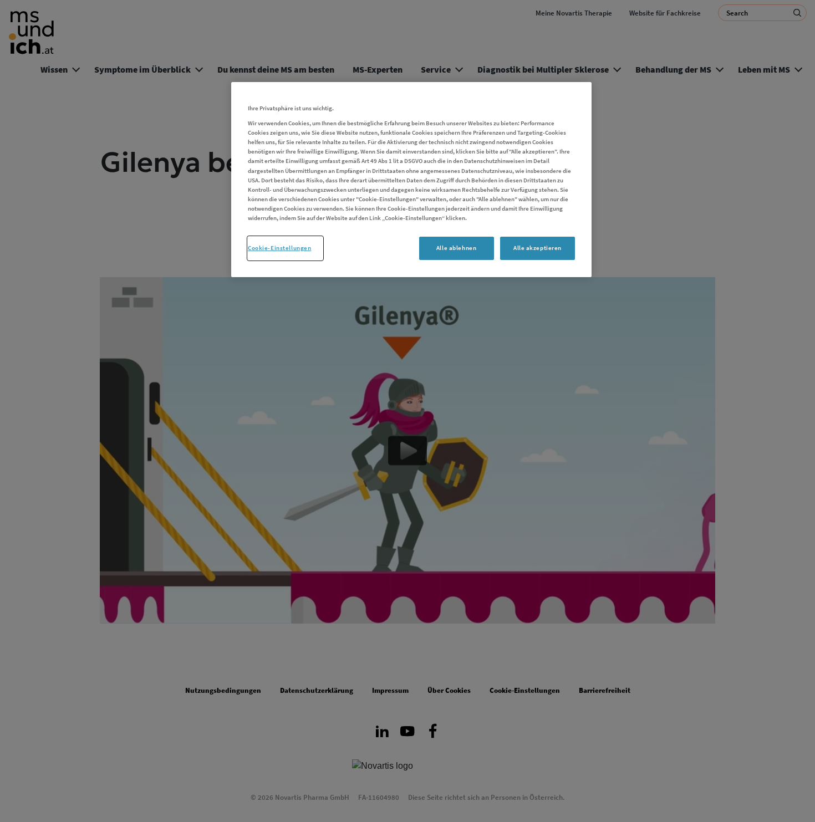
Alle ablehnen (456, 248)
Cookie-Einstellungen (279, 248)
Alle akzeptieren (537, 248)
